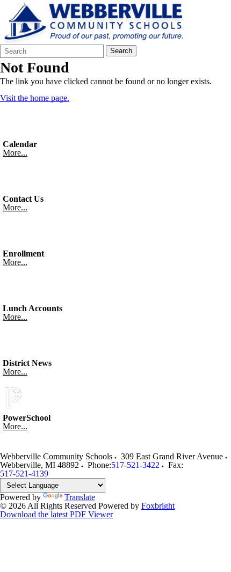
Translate (79, 497)
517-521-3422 (135, 465)
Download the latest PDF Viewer (56, 514)
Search (121, 51)
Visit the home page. (34, 97)
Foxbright (158, 505)
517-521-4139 (24, 473)
